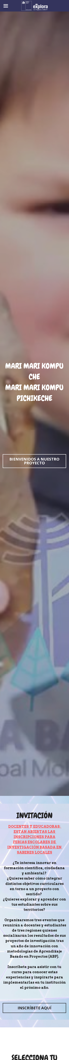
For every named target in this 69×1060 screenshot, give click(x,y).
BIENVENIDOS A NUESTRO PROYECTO (34, 461)
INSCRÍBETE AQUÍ (34, 1007)
